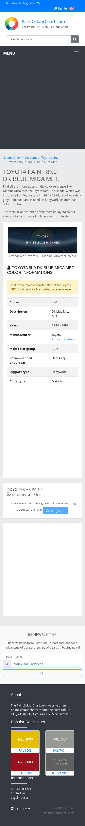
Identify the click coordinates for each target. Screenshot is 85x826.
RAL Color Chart (21, 789)
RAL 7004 (59, 750)
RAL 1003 (25, 750)
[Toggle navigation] (76, 53)
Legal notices (19, 797)
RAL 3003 (25, 773)
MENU (9, 53)
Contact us (18, 793)
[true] (75, 39)
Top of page (21, 808)
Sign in (62, 8)
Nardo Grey (60, 773)
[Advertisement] (42, 101)
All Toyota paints (63, 339)
